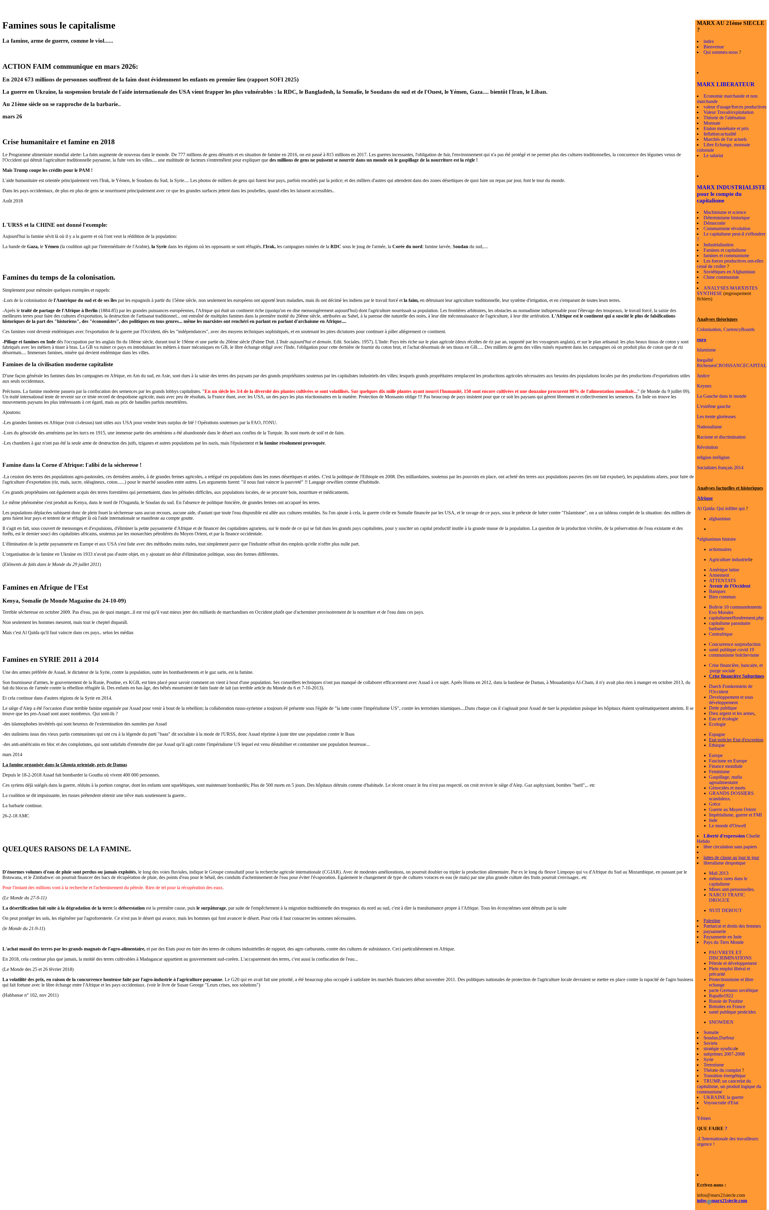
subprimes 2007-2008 (724, 1053)
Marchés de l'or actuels (725, 139)
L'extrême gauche (714, 406)
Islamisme (706, 349)
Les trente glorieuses (716, 416)
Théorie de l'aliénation (725, 117)
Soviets (710, 1043)
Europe (716, 755)
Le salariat (713, 155)
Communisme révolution (727, 228)
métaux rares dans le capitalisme (728, 881)
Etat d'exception (747, 739)
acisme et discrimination (723, 436)
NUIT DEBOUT (725, 910)
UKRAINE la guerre (723, 1097)
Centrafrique (721, 634)
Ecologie (717, 724)
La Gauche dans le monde (721, 396)
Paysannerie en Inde (723, 936)
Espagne (717, 734)
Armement (719, 575)
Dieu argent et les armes (731, 713)
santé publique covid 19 (731, 649)
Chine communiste (721, 277)
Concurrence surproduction (735, 644)
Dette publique (723, 707)
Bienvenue (714, 46)
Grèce (714, 804)
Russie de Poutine (726, 1001)
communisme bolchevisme (734, 655)
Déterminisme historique (727, 217)
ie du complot (728, 1070)
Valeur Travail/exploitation (729, 112)
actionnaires (720, 549)
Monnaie (712, 123)
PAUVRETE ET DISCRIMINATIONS (730, 955)
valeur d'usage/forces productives (735, 106)
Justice (703, 375)
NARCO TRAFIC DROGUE (727, 897)
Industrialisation (719, 244)
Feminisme (719, 771)
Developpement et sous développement (731, 700)
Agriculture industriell (729, 559)
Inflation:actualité (720, 133)
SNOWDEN (721, 1022)
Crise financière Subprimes (736, 676)
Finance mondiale (726, 766)
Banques (717, 591)
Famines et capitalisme (725, 250)
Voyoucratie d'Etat (721, 1102)
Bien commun (722, 596)
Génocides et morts (727, 787)
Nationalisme (709, 426)
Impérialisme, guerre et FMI (735, 814)
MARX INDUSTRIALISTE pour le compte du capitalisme (731, 194)
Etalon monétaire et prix (726, 128)
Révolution (707, 447)
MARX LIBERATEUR (726, 84)
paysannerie (715, 931)
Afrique (705, 498)
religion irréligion (713, 457)
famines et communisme (726, 255)
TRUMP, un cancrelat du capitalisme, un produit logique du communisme (729, 1086)
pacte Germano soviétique (733, 990)
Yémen (704, 1118)
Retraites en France (727, 1006)
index (709, 41)
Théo (708, 1070)
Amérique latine (724, 569)
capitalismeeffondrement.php (736, 617)
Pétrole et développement (733, 963)
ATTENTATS (722, 580)
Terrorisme (714, 1064)
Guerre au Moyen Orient (732, 809)
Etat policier (720, 739)
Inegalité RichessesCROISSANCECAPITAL (732, 362)
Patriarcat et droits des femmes (732, 926)
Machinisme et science (725, 212)
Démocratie (714, 223)
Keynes (704, 385)
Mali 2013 (718, 873)
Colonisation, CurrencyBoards (726, 329)
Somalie (711, 1032)
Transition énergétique (725, 1075)
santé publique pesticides (732, 1011)
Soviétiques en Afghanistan (729, 271)
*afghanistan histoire (716, 539)
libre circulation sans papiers (730, 846)
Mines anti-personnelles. (732, 889)
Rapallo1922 (721, 995)
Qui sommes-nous (721, 52)
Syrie (708, 1059)
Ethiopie (717, 745)
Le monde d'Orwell (727, 825)
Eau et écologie (723, 718)
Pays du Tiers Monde (724, 942)
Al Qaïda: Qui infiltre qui (721, 508)
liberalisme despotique (725, 862)
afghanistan (720, 518)
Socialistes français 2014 (720, 467)
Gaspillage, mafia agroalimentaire (725, 779)
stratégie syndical (720, 1048)
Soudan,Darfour (719, 1037)
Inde (713, 820)
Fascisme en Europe (728, 760)
